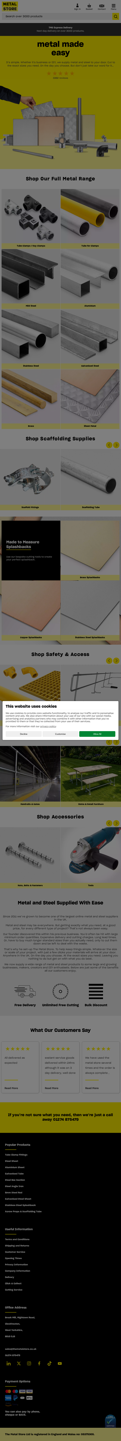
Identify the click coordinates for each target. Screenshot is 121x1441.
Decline (23, 734)
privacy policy (48, 726)
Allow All (97, 734)
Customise (60, 734)
